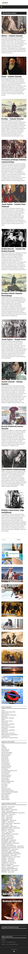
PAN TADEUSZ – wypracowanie (8, 850)
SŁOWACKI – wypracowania (7, 859)
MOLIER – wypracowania (7, 838)
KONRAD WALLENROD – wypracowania (10, 827)
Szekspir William (5, 751)
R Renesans (4, 716)
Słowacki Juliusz (5, 761)
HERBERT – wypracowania (7, 821)
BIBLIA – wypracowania (6, 808)
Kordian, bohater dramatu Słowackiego (11, 294)
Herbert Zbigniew (5, 794)
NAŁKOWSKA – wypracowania (8, 841)
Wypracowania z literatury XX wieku (9, 737)
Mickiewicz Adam (5, 760)
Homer (3, 744)
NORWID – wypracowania (7, 844)
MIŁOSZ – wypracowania (7, 835)
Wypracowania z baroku (6, 721)
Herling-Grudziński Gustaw (7, 790)
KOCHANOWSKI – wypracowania (9, 826)
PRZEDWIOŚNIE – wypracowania (9, 855)
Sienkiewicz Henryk (5, 767)
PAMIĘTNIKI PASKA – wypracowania (9, 849)
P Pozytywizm (4, 728)
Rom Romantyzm (5, 725)
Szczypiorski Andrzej (6, 788)
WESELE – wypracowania (7, 864)
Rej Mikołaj (3, 747)
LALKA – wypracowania (6, 832)
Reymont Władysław (6, 776)
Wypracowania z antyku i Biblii (8, 711)
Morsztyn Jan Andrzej (6, 754)
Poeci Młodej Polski (5, 772)
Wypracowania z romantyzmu (8, 727)
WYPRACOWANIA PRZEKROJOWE (9, 868)
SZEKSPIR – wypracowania (7, 861)
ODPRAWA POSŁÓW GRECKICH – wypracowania (12, 847)
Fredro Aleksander (5, 764)
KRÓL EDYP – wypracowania (8, 830)
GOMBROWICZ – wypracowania (8, 820)
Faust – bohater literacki (11, 76)
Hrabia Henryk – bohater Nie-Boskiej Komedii (13, 250)
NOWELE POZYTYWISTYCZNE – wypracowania (12, 846)
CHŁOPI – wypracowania (7, 811)
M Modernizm (4, 731)
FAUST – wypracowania (6, 817)
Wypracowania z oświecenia (7, 724)
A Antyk (3, 710)
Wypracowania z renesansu (7, 718)
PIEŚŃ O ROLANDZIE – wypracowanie (10, 852)
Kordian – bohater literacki (12, 119)
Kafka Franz (4, 787)
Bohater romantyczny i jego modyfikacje (12, 511)
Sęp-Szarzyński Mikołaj (6, 752)
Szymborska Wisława (6, 793)
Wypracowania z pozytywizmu (8, 730)
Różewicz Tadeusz (5, 799)
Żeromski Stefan (5, 773)
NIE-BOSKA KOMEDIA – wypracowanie (10, 843)
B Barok (3, 719)
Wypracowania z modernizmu (8, 733)
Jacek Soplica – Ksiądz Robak (13, 339)
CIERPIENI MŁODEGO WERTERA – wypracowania (13, 812)
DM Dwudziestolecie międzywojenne (9, 734)
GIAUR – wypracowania (6, 818)
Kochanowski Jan (5, 749)
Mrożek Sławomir (5, 798)
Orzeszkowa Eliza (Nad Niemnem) (9, 770)
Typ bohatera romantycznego (13, 469)
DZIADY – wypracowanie (7, 815)
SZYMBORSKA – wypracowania (8, 862)
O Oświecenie (4, 722)
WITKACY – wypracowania (7, 867)
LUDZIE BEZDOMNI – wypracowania (9, 834)
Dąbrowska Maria (5, 779)
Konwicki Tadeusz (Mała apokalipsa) (9, 791)
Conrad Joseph (4, 778)
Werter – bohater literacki (12, 36)
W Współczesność (5, 736)
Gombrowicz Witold (5, 782)
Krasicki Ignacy (4, 758)
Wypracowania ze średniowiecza (8, 714)
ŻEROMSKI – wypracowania (7, 871)
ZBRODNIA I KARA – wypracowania (9, 870)
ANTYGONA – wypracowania (8, 806)
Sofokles (3, 746)
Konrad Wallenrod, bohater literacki (12, 427)
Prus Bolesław (4, 769)
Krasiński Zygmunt (5, 763)
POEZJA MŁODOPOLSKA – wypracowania (11, 853)
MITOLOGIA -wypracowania (7, 837)
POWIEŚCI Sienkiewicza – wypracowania (10, 856)
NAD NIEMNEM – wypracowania (8, 840)
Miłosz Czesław (4, 796)
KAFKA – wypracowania (6, 824)
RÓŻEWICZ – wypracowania (7, 858)
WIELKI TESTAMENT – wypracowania (10, 865)
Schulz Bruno (4, 784)
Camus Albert (4, 785)
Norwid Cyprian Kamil (6, 766)
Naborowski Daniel (5, 755)
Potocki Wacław (4, 757)
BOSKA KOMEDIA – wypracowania (9, 809)
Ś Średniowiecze (5, 713)
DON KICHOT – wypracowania (8, 814)
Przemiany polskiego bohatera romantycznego (13, 160)
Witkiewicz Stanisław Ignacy (7, 781)
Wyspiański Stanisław (6, 775)
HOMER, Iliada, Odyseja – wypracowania (10, 823)
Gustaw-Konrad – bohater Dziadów (12, 383)
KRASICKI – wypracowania (7, 829)
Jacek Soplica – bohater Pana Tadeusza (13, 205)
